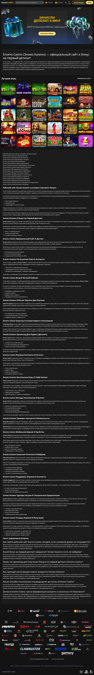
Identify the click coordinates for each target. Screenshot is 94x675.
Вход (90, 2)
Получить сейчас (47, 33)
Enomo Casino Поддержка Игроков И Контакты (16, 180)
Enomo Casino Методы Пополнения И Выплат (16, 173)
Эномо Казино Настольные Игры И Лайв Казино (17, 171)
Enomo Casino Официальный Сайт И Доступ (15, 157)
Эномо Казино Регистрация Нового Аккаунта (16, 159)
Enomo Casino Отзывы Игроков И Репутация (15, 184)
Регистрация (78, 2)
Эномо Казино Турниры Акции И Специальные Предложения (20, 182)
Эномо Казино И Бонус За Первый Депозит (15, 156)
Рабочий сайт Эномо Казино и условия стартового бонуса (20, 154)
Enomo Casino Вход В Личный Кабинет (14, 161)
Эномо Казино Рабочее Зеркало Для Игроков (16, 163)
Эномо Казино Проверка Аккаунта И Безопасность (17, 175)
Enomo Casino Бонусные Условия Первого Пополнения (19, 165)
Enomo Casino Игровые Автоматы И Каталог (15, 169)
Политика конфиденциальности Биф (39, 659)
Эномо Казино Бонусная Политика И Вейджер (16, 178)
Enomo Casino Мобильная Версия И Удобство (16, 177)
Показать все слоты (84, 78)
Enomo (7, 2)
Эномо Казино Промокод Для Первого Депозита (17, 167)
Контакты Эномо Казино (58, 659)
